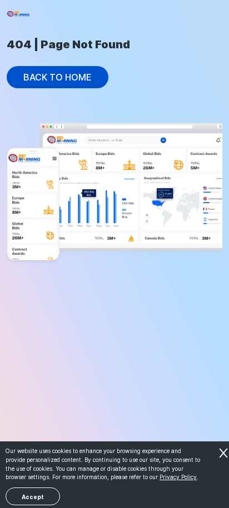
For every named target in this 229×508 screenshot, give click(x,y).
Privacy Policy (178, 477)
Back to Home (57, 77)
